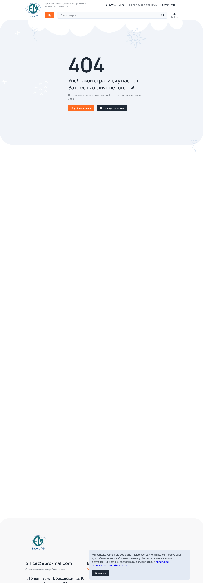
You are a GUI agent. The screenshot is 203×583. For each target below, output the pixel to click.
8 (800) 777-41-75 (115, 4)
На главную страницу (112, 108)
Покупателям (167, 4)
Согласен (100, 573)
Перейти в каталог (81, 108)
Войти (174, 17)
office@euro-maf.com (48, 563)
